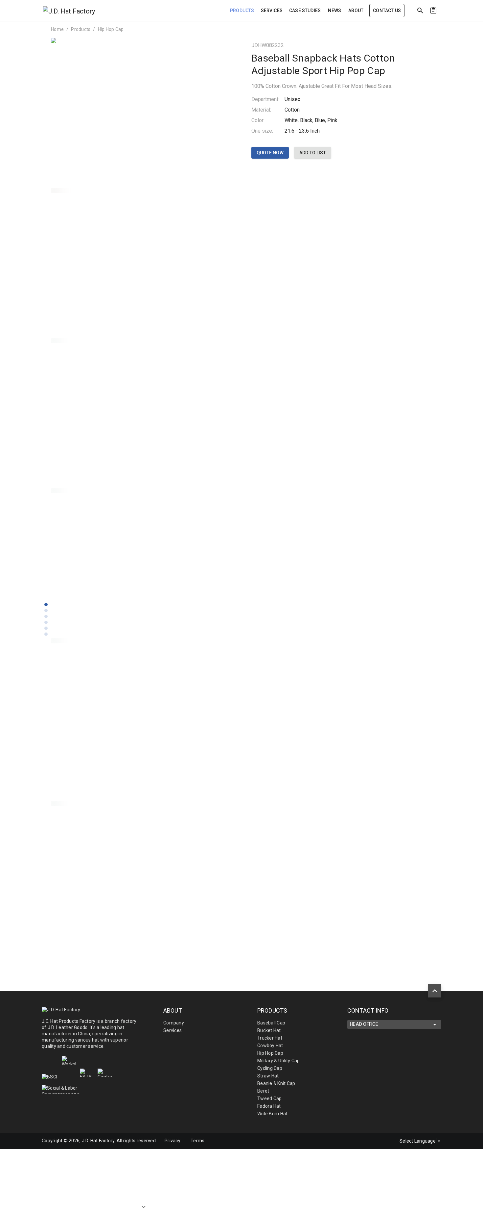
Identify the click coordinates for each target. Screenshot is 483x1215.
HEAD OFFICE (364, 1024)
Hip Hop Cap (111, 29)
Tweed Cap (269, 1098)
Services (172, 1030)
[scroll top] (434, 990)
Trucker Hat (269, 1038)
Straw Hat (268, 1075)
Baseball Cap (271, 1022)
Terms (197, 1140)
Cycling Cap (269, 1068)
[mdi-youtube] (384, 1141)
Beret (263, 1091)
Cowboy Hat (270, 1045)
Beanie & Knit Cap (276, 1083)
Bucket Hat (269, 1030)
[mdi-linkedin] (370, 1141)
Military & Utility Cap (278, 1060)
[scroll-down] (143, 1203)
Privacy (172, 1140)
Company (173, 1022)
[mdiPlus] (445, 24)
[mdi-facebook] (357, 1141)
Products (80, 29)
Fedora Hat (269, 1106)
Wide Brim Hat (272, 1113)
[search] (420, 10)
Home (57, 29)
